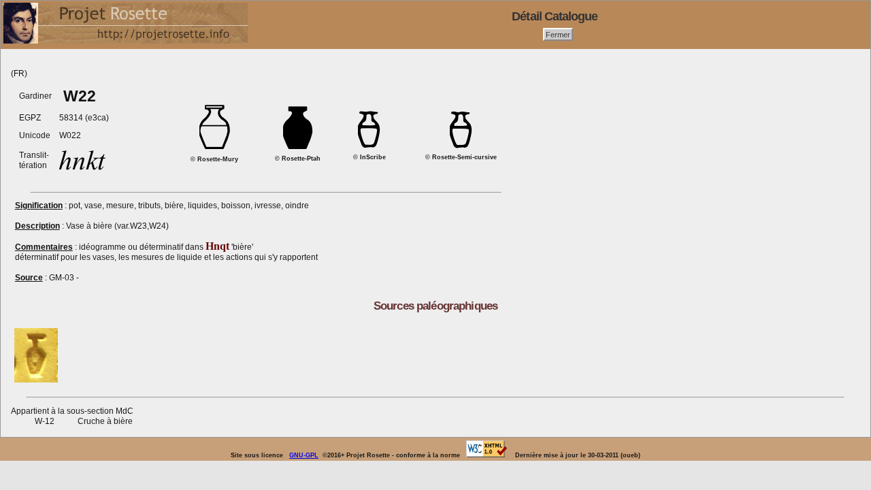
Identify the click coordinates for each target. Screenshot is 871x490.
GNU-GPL (303, 455)
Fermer (558, 34)
